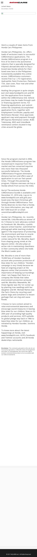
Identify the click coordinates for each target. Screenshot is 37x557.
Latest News (5, 6)
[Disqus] (18, 384)
